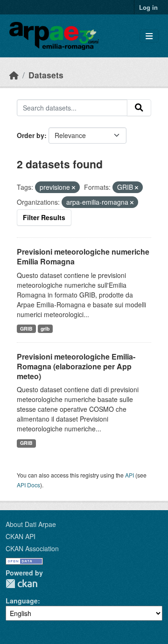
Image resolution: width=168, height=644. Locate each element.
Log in (148, 7)
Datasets (45, 75)
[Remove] (73, 187)
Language (22, 600)
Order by (30, 135)
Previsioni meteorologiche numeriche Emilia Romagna (83, 256)
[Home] (14, 75)
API (129, 475)
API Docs (28, 485)
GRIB (26, 328)
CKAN (21, 584)
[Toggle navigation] (149, 36)
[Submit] (139, 107)
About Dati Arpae (31, 524)
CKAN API (20, 536)
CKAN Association (32, 548)
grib (45, 328)
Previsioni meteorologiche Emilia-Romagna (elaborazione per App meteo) (76, 366)
